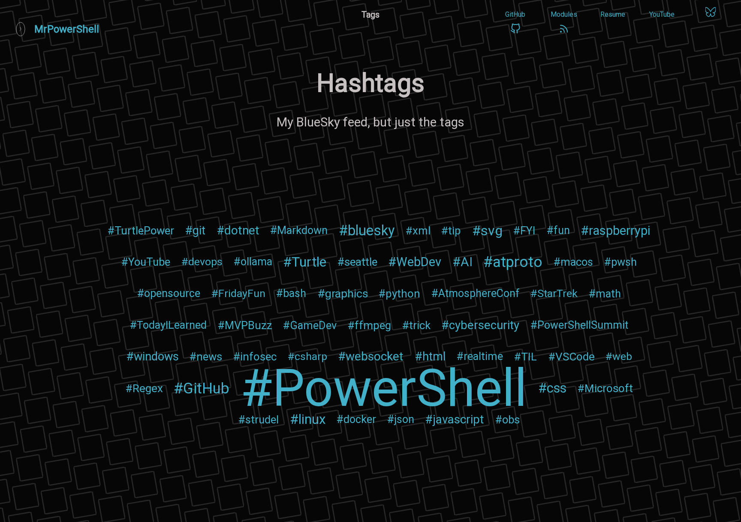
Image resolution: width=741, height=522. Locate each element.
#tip (451, 230)
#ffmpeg (369, 325)
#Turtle (304, 262)
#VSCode (571, 356)
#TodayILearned (168, 325)
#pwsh (620, 261)
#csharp (307, 356)
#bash (291, 293)
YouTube (662, 14)
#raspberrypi (616, 230)
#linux (308, 419)
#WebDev (414, 262)
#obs (507, 419)
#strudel (258, 419)
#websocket (371, 356)
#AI (462, 262)
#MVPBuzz (245, 325)
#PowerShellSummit (579, 325)
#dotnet (238, 230)
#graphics (342, 293)
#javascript (454, 419)
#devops (202, 261)
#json (400, 419)
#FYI (524, 230)
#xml (418, 230)
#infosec (255, 356)
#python (399, 293)
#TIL (525, 356)
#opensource (168, 293)
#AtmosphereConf (475, 293)
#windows (152, 356)
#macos (573, 261)
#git (195, 230)
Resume (612, 14)
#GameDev (310, 325)
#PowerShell (384, 388)
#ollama (253, 261)
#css (552, 388)
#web (618, 356)
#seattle (357, 261)
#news (206, 356)
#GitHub (201, 388)
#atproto (512, 261)
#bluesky (367, 230)
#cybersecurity (480, 325)
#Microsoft (605, 388)
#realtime (480, 356)
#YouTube (145, 261)
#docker (356, 419)
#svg (487, 230)
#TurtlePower (141, 230)
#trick (416, 325)
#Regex (144, 388)
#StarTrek (554, 293)
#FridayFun (238, 293)
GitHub (515, 14)
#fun (558, 230)
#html (430, 356)
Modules (564, 14)
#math (605, 293)
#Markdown (299, 230)
